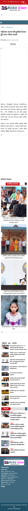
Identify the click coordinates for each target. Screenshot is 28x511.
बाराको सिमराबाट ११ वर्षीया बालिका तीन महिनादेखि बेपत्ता (14, 328)
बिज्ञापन (19, 505)
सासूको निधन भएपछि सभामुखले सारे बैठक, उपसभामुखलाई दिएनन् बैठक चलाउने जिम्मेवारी (14, 292)
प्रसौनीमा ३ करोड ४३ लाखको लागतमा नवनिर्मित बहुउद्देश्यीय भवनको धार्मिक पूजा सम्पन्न (14, 257)
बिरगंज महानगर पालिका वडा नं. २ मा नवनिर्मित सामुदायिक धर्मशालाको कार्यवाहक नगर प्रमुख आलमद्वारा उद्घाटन (13, 220)
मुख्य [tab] (9, 343)
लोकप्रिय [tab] (14, 343)
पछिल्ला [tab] (4, 343)
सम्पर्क (23, 505)
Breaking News (9, 27)
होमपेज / (3, 27)
